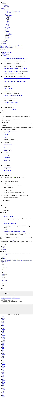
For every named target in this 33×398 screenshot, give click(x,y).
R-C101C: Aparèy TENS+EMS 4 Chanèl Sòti (12, 105)
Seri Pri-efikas (7, 18)
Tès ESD (5, 147)
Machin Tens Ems (29, 260)
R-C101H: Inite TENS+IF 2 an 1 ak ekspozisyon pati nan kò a (15, 81)
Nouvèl (3, 42)
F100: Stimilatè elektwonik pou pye (10, 109)
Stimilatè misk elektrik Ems (4, 261)
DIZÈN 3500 (9, 17)
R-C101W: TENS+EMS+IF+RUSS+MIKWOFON (13, 11)
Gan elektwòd (7, 35)
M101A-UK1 (7, 31)
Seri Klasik (3, 53)
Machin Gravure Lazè (8, 144)
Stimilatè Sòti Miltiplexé (7, 27)
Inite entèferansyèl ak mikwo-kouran (7, 52)
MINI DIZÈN (7, 32)
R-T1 (8, 26)
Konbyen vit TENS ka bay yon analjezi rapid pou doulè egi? (14, 231)
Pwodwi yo (3, 8)
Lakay (3, 2)
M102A (8, 23)
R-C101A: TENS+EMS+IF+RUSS (10, 12)
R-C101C (7, 28)
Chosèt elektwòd (8, 37)
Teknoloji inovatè (6, 9)
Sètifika (5, 4)
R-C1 (8, 25)
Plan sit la (13, 259)
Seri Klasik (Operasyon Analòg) (10, 15)
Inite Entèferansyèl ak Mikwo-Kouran (9, 10)
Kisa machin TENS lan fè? (8, 216)
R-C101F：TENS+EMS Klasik (9, 84)
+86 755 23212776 (4, 267)
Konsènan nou (4, 3)
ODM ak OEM (4, 41)
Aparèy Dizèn (25, 260)
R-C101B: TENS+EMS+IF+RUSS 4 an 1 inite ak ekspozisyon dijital (16, 74)
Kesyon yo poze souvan (7, 7)
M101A (8, 22)
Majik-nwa (7, 39)
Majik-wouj (7, 40)
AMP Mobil (16, 259)
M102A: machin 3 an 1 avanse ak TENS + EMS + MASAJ (14, 61)
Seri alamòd (7, 24)
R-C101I (8, 16)
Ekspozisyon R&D (6, 6)
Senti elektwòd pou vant (9, 33)
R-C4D (8, 20)
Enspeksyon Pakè (7, 160)
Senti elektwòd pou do (9, 34)
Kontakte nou (4, 43)
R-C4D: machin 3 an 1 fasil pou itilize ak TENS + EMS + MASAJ (15, 68)
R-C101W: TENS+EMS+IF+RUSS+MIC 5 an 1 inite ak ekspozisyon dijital (17, 78)
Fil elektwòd (7, 38)
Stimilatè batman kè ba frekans (4, 260)
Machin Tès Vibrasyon (8, 137)
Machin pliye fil (6, 134)
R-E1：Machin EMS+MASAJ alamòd (10, 98)
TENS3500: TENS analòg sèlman (10, 91)
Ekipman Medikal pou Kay (12, 260)
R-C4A (8, 19)
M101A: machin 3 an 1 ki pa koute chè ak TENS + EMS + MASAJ (16, 58)
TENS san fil (5, 30)
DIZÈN (5, 14)
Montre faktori (6, 5)
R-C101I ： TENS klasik (8, 88)
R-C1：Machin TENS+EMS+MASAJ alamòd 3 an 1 (13, 95)
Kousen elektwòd (8, 36)
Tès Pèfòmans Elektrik (8, 150)
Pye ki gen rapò (4, 55)
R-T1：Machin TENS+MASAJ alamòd (11, 102)
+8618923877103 (4, 280)
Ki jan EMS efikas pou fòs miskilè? (10, 223)
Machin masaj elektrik (20, 260)
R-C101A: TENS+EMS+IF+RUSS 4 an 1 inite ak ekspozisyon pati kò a (16, 71)
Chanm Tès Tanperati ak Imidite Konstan (11, 131)
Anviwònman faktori (7, 163)
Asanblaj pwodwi (7, 157)
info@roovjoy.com (4, 274)
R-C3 (8, 21)
